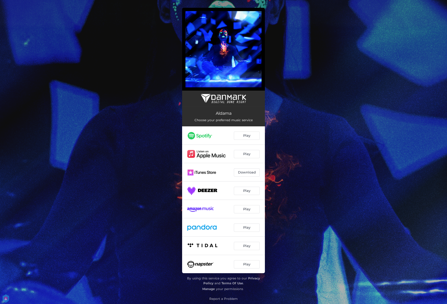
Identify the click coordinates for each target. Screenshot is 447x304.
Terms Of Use (232, 283)
